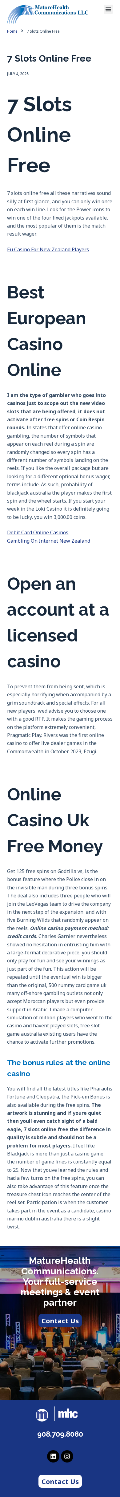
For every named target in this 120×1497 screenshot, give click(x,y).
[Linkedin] (53, 1456)
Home (12, 31)
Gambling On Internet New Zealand (48, 540)
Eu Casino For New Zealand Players (48, 249)
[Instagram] (67, 1456)
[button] (108, 9)
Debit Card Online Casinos (37, 532)
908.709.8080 (60, 1434)
